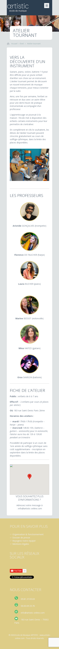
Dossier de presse (21, 537)
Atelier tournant (34, 43)
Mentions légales (20, 543)
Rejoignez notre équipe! (24, 540)
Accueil (14, 43)
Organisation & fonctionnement (28, 534)
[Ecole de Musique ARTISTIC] (29, 7)
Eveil (22, 43)
